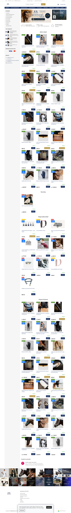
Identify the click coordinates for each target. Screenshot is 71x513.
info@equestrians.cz (10, 57)
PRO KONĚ (8, 20)
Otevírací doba (30, 0)
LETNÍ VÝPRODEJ (9, 17)
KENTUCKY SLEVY (9, 15)
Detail (48, 51)
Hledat (43, 4)
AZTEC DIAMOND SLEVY (10, 14)
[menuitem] (7, 8)
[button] (23, 16)
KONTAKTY (22, 501)
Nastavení (22, 510)
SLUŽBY (7, 24)
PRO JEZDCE (8, 18)
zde (42, 507)
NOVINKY (7, 13)
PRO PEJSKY (8, 21)
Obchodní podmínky (38, 0)
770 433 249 (9, 58)
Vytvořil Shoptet (62, 510)
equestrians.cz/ (9, 62)
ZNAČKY (7, 22)
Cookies (21, 500)
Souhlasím (49, 507)
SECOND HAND (8, 25)
